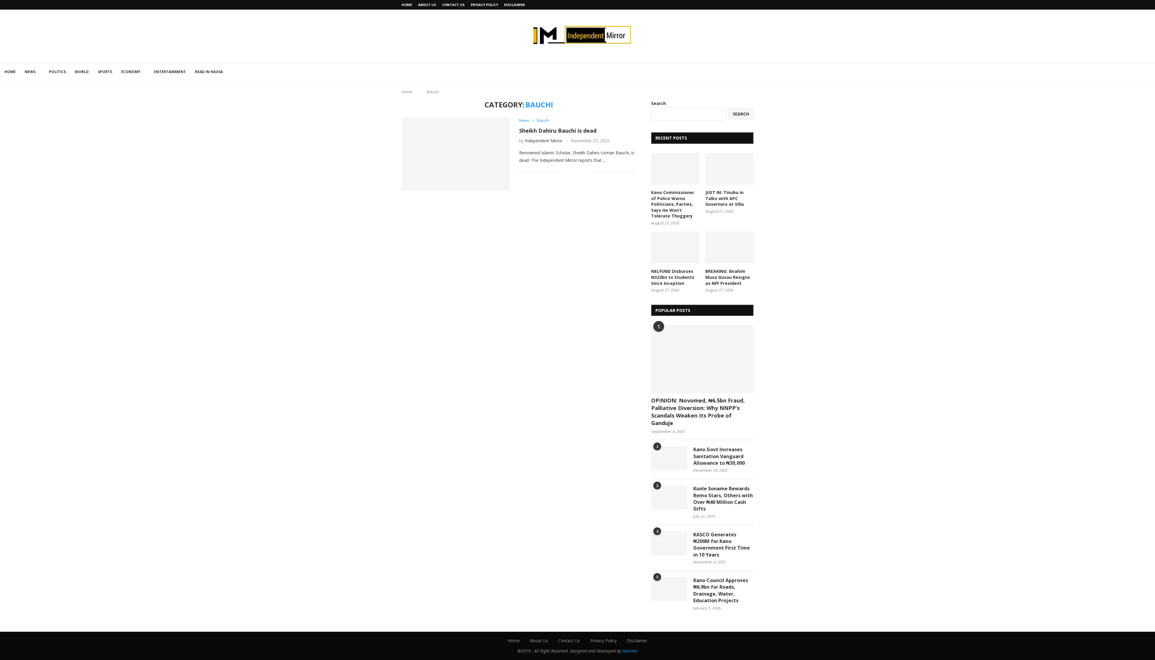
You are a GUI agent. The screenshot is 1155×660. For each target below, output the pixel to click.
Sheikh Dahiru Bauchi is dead (557, 130)
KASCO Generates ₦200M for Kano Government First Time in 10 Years (721, 544)
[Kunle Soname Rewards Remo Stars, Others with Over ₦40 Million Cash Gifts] (669, 497)
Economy (130, 71)
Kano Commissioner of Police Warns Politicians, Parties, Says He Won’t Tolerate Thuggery (672, 204)
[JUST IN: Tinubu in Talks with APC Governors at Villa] (729, 169)
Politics (57, 71)
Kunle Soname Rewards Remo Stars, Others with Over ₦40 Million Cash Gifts (723, 498)
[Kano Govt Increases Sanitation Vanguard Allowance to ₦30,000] (669, 458)
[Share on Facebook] (572, 171)
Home (407, 4)
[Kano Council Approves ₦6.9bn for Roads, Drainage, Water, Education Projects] (669, 589)
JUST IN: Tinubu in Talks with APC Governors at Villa (724, 198)
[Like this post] (564, 171)
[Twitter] (745, 5)
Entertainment (170, 71)
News (30, 71)
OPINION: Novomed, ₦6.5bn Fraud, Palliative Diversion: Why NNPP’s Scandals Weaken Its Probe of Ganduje (698, 412)
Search (658, 103)
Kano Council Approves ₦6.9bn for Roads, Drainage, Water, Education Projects (720, 590)
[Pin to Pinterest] (584, 171)
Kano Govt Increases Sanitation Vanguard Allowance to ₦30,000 (719, 456)
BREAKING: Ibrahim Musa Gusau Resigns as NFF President (727, 277)
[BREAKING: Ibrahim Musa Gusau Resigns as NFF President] (729, 248)
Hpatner (630, 651)
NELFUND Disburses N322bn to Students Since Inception (672, 277)
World (82, 71)
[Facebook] (738, 5)
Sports (105, 71)
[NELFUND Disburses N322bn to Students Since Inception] (675, 248)
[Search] (1152, 72)
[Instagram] (751, 5)
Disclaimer (514, 4)
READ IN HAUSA (209, 71)
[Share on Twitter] (578, 171)
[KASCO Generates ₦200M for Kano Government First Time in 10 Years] (669, 543)
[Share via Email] (591, 171)
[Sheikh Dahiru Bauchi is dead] (456, 154)
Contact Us (453, 4)
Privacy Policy (484, 4)
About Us (427, 4)
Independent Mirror (543, 140)
